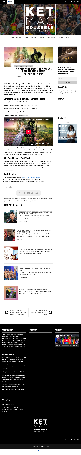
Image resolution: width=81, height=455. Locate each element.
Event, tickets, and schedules (30, 177)
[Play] (57, 345)
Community (41, 37)
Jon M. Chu (24, 201)
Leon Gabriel (9, 187)
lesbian (34, 201)
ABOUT (4, 2)
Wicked (35, 199)
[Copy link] (32, 193)
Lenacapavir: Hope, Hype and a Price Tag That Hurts (35, 249)
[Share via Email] (28, 193)
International (23, 66)
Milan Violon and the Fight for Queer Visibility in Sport (35, 269)
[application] (67, 340)
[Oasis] (67, 54)
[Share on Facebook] (24, 193)
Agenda (68, 37)
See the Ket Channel (60, 350)
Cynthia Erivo (11, 201)
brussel (30, 199)
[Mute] (74, 345)
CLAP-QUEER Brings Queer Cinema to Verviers (33, 289)
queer (41, 199)
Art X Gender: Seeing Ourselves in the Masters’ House (39, 312)
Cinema (30, 66)
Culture (26, 37)
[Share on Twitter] (20, 193)
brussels (17, 199)
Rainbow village (51, 37)
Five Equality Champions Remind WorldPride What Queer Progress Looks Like (34, 231)
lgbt (5, 201)
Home (12, 37)
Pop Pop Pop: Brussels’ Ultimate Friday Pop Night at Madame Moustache (17, 312)
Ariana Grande (48, 199)
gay (30, 201)
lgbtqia (18, 201)
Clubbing (61, 37)
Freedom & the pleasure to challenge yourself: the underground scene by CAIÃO (35, 213)
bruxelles (24, 199)
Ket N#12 (68, 122)
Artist (16, 66)
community (10, 199)
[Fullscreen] (76, 345)
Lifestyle (33, 37)
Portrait (18, 37)
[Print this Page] (36, 193)
